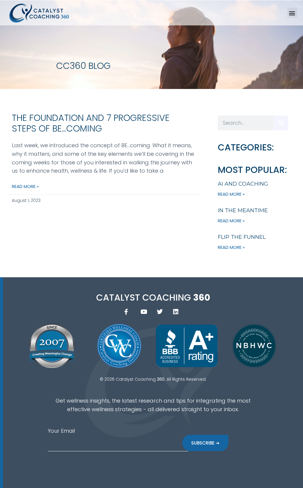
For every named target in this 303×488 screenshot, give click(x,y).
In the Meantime (243, 210)
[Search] (280, 123)
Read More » (25, 186)
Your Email (61, 431)
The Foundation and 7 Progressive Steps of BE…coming (91, 123)
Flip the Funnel (242, 237)
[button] (292, 13)
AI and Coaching (243, 184)
